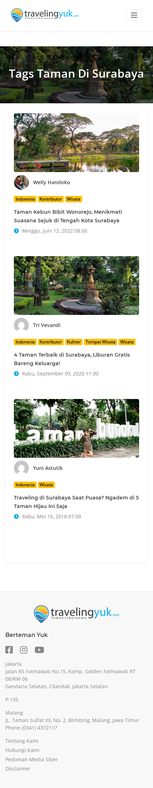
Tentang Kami (21, 740)
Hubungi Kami (22, 750)
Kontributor (50, 199)
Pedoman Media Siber (31, 759)
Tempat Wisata (101, 342)
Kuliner (74, 342)
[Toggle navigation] (134, 15)
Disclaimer (18, 768)
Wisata (73, 199)
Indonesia (25, 199)
